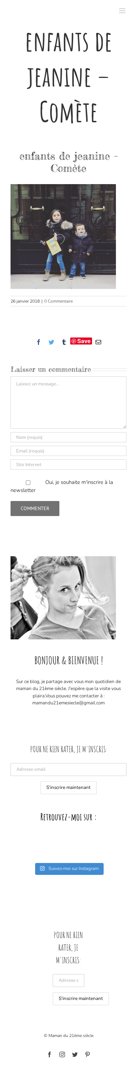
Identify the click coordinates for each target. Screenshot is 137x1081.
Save (84, 341)
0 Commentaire (58, 301)
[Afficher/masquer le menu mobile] (122, 10)
